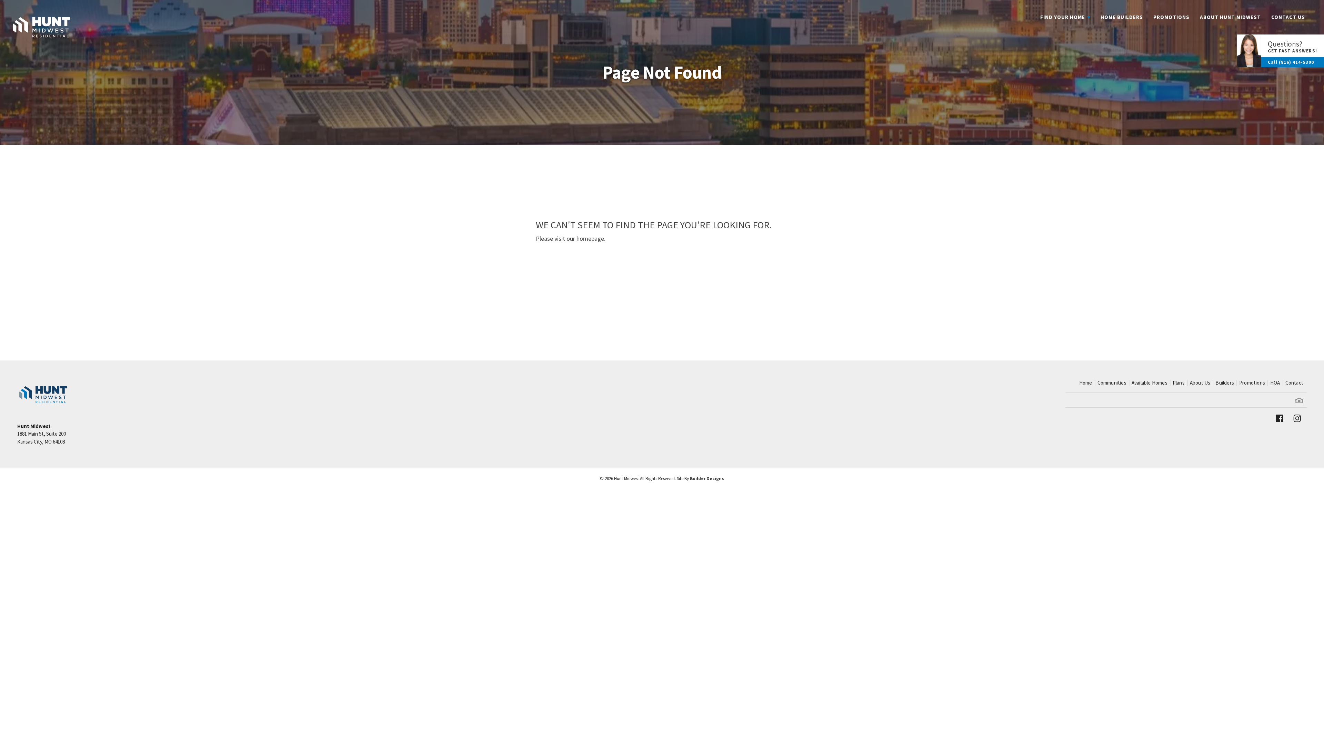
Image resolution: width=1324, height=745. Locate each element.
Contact (1294, 382)
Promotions (1171, 17)
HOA (1275, 382)
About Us (1200, 382)
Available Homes (1149, 382)
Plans (1179, 382)
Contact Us (1288, 17)
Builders (1224, 382)
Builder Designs (707, 478)
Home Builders (1122, 17)
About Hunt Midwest (1230, 17)
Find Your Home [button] (1062, 17)
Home (1085, 382)
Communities (1111, 382)
